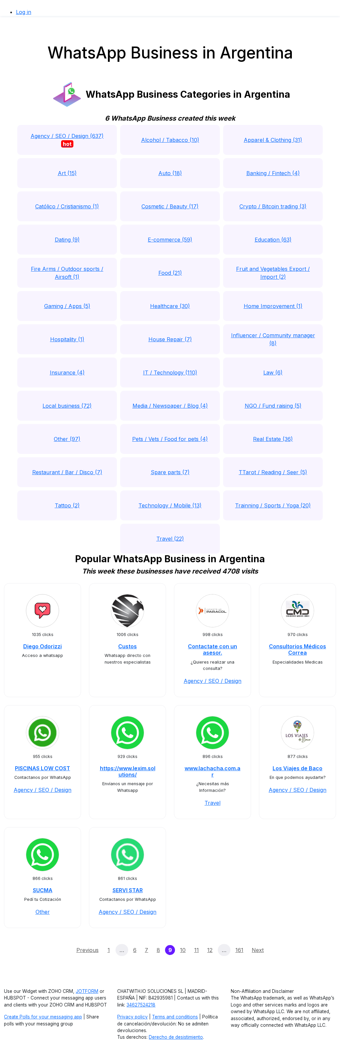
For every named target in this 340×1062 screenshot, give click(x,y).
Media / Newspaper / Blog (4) (170, 405)
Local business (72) (67, 405)
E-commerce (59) (170, 239)
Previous (87, 950)
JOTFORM (87, 991)
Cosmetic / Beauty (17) (170, 206)
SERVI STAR (128, 890)
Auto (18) (170, 173)
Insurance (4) (67, 372)
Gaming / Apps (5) (67, 306)
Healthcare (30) (170, 306)
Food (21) (170, 272)
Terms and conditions (175, 1016)
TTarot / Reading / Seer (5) (273, 472)
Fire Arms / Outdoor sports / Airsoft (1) (67, 273)
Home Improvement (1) (273, 306)
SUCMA (42, 890)
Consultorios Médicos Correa (297, 649)
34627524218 (141, 1005)
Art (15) (67, 173)
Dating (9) (67, 239)
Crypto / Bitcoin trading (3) (272, 206)
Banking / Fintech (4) (273, 173)
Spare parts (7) (170, 472)
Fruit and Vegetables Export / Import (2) (273, 273)
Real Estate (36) (273, 439)
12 (209, 950)
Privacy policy (132, 1016)
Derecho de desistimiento (176, 1037)
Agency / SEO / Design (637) (67, 140)
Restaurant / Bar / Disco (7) (67, 472)
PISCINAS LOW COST (42, 768)
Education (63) (273, 239)
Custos (127, 646)
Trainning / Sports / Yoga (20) (273, 505)
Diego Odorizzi (42, 646)
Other (43, 911)
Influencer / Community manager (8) (273, 339)
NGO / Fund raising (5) (273, 405)
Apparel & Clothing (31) (273, 140)
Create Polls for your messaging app (43, 1016)
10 (183, 950)
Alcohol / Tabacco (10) (170, 140)
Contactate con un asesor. (212, 649)
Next (258, 950)
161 (239, 950)
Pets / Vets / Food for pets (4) (170, 439)
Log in (23, 12)
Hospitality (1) (67, 339)
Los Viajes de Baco (297, 768)
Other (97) (67, 439)
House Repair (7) (170, 339)
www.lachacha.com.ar (212, 771)
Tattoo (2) (67, 505)
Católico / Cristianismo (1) (67, 206)
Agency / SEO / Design (212, 681)
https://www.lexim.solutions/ (127, 771)
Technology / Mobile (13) (170, 505)
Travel (212, 802)
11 (196, 950)
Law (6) (273, 372)
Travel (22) (170, 538)
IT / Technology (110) (170, 372)
